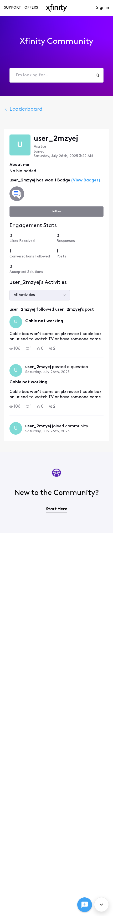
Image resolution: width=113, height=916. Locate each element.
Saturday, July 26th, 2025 (47, 372)
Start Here (56, 509)
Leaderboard (26, 109)
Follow (56, 211)
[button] (14, 348)
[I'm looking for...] (97, 75)
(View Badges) (85, 180)
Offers (31, 8)
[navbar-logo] (56, 8)
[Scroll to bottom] (101, 904)
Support (12, 8)
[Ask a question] (84, 904)
